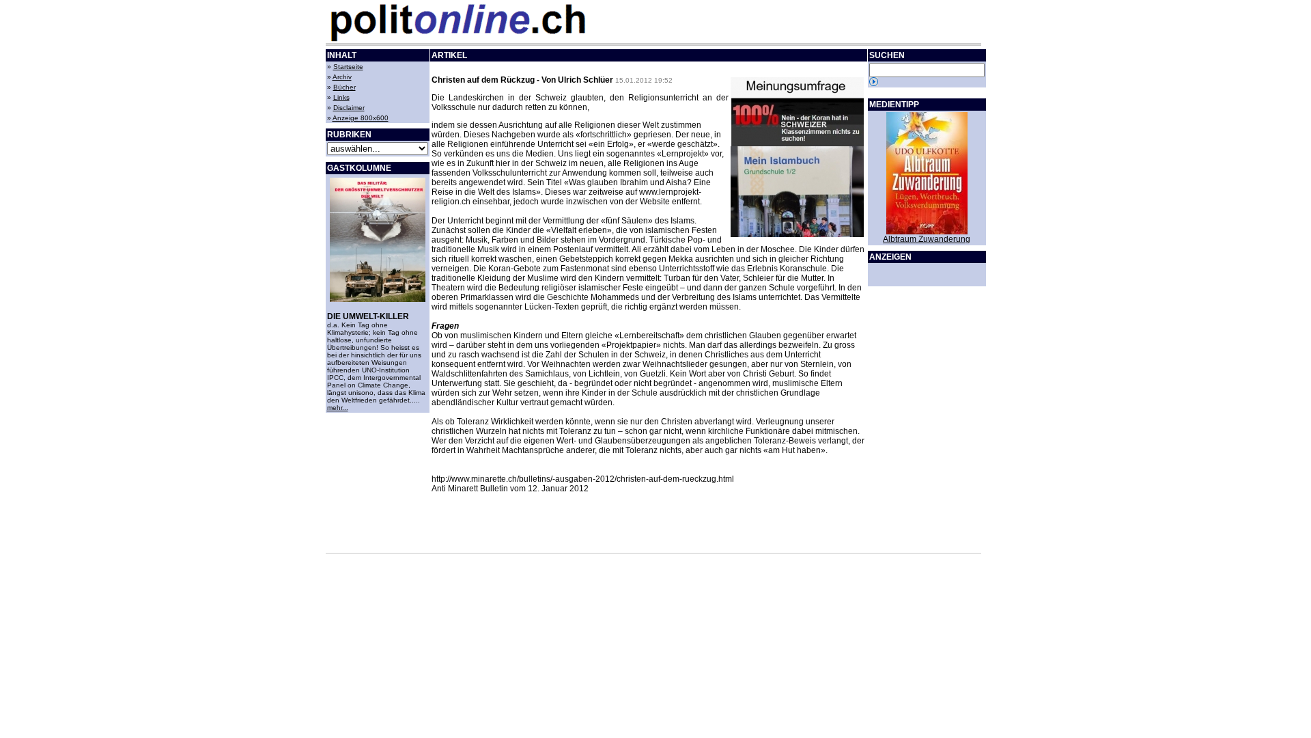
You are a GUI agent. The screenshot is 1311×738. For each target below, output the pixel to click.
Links (341, 97)
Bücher (344, 87)
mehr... (337, 407)
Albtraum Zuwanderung (926, 239)
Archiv (342, 77)
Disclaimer (349, 107)
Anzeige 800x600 (361, 118)
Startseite (348, 66)
